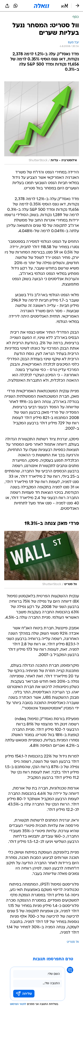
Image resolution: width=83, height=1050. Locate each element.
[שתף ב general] (7, 5)
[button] (64, 6)
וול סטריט (73, 942)
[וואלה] (41, 6)
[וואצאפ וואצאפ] (15, 6)
